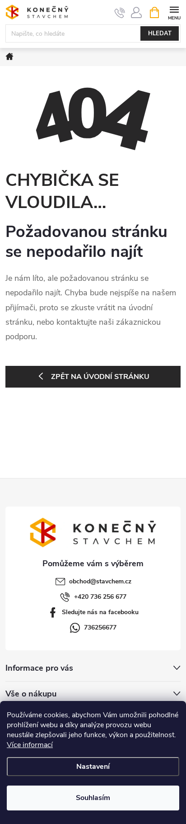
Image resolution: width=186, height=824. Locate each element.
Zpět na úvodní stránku (100, 377)
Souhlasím (93, 798)
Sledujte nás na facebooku (100, 612)
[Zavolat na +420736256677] (120, 13)
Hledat (160, 33)
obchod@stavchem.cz (100, 581)
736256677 (100, 627)
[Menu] (174, 12)
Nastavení (93, 767)
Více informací (30, 745)
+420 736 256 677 (100, 596)
